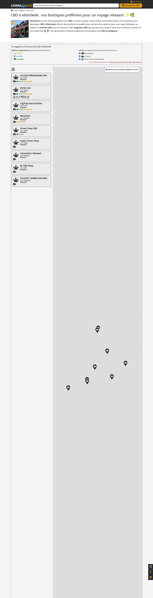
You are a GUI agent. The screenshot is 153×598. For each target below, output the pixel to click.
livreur (87, 56)
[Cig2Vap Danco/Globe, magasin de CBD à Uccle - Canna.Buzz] (16, 104)
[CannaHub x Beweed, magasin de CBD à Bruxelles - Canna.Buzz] (16, 154)
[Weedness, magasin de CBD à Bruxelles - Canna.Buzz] (16, 117)
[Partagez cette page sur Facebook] (150, 572)
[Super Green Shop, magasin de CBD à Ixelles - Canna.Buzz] (16, 142)
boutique (89, 53)
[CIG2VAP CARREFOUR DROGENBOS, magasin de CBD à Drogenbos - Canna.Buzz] (16, 179)
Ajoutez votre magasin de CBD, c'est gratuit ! (125, 62)
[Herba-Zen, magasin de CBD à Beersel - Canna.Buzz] (16, 89)
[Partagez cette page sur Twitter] (150, 577)
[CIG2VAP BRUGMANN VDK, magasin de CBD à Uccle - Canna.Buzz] (16, 76)
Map (15, 10)
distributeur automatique (94, 59)
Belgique (22, 10)
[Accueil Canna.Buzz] (12, 10)
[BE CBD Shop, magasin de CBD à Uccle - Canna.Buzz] (16, 167)
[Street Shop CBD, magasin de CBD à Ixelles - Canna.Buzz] (16, 129)
